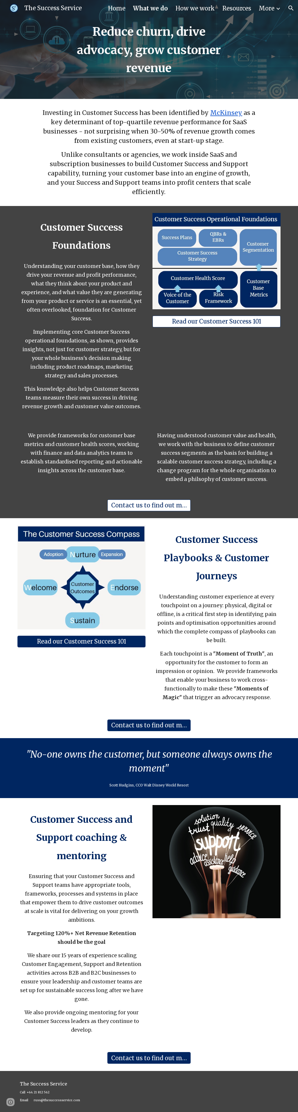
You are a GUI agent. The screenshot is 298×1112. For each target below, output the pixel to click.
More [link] (266, 8)
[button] (291, 8)
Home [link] (116, 8)
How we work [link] (195, 8)
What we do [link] (150, 8)
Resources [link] (236, 8)
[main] (148, 49)
